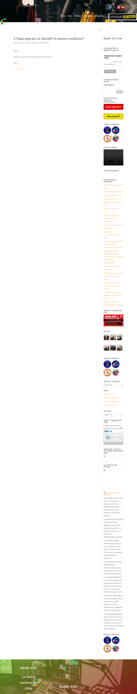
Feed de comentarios (112, 401)
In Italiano (87, 16)
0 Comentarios (44, 43)
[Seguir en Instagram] (118, 7)
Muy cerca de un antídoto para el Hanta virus (113, 202)
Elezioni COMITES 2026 (113, 195)
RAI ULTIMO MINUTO (112, 493)
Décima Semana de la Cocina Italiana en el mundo (112, 286)
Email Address (109, 64)
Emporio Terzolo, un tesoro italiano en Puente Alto (112, 218)
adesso (34, 43)
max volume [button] (120, 437)
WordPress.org (110, 405)
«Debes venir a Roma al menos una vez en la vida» (113, 276)
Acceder (107, 394)
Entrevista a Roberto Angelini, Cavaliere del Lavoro (112, 295)
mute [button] (112, 437)
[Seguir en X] (114, 7)
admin (19, 43)
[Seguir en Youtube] (123, 7)
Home (63, 16)
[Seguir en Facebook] (110, 7)
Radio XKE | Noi (94, 24)
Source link (18, 68)
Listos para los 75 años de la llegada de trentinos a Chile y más (113, 244)
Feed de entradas (111, 398)
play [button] (108, 437)
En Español (98, 16)
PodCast (77, 16)
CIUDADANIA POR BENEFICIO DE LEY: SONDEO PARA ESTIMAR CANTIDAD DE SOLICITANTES (113, 257)
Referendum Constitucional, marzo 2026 (112, 235)
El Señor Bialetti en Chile (113, 192)
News (70, 16)
